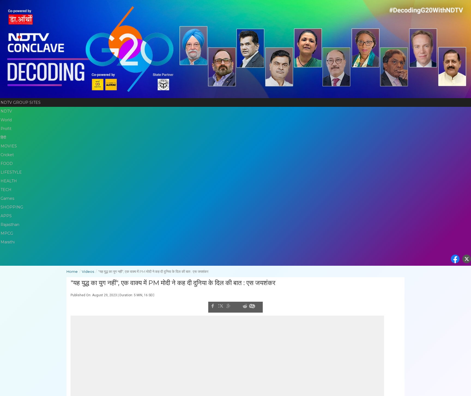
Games (7, 198)
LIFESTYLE (11, 172)
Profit (6, 128)
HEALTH (9, 181)
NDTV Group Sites (21, 102)
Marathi (8, 242)
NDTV (6, 111)
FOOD (7, 163)
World (6, 119)
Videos (89, 271)
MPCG (7, 233)
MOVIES (9, 146)
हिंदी (3, 137)
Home (73, 271)
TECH (6, 189)
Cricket (7, 154)
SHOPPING (12, 207)
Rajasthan (10, 224)
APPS (6, 215)
